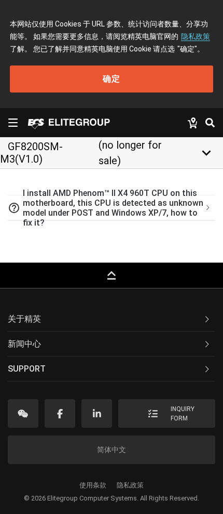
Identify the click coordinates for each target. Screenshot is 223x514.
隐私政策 (195, 36)
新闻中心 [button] (24, 344)
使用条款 (92, 485)
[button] (111, 207)
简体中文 (111, 449)
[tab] (111, 207)
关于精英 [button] (24, 319)
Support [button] (27, 369)
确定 (111, 79)
